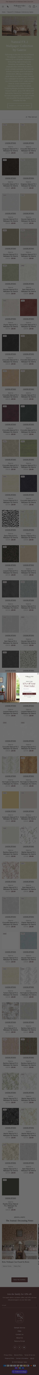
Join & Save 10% (29, 693)
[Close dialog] (38, 673)
